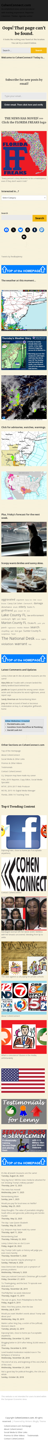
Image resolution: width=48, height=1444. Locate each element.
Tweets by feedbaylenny (11, 256)
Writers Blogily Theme (35, 1421)
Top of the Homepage (11, 751)
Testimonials (6, 767)
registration (12, 628)
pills (43, 623)
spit (12, 631)
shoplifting (5, 631)
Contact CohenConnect (11, 771)
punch (4, 627)
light (14, 619)
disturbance (6, 607)
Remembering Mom (27, 699)
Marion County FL (13, 623)
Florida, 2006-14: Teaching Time (15, 794)
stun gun (18, 631)
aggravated (8, 599)
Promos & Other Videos (11, 763)
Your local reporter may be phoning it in (18, 1260)
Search (39, 218)
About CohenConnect (10, 755)
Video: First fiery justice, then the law (17, 1306)
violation (7, 644)
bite (34, 600)
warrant (21, 643)
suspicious (5, 634)
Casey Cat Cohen (14, 603)
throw (38, 639)
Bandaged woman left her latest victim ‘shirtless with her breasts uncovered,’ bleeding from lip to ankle (22, 935)
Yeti (29, 644)
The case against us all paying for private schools (22, 976)
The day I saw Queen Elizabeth (14, 1222)
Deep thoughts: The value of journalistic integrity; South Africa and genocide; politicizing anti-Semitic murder (23, 1213)
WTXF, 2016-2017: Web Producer (15, 786)
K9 (25, 611)
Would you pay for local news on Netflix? (19, 1203)
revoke (20, 627)
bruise (3, 604)
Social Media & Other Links (13, 759)
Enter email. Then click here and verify (24, 105)
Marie (24, 619)
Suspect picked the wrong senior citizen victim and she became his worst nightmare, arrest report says (23, 692)
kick (28, 611)
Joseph (20, 611)
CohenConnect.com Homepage (17, 1426)
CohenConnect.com (16, 5)
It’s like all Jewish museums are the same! (19, 1173)
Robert (26, 627)
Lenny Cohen (7, 676)
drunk (15, 607)
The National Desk (18, 638)
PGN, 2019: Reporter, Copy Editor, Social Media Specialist (21, 781)
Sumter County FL (32, 630)
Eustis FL (31, 607)
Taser (13, 634)
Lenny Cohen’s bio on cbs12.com (15, 1243)
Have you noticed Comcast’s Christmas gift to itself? (23, 1276)
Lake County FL (13, 614)
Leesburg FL (6, 619)
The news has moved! (10, 1189)
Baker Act (28, 600)
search (34, 627)
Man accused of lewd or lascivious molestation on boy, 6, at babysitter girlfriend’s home (21, 706)
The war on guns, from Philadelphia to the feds (21, 1300)
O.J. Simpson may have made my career (18, 775)
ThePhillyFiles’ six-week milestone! (16, 1293)
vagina (43, 639)
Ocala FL (32, 623)
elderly (22, 606)
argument (20, 600)
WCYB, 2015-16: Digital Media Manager (18, 790)
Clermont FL (28, 604)
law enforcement (35, 615)
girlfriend (7, 610)
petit (39, 623)
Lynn (18, 619)
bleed (39, 600)
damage (38, 603)
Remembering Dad (9, 1236)
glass (15, 611)
